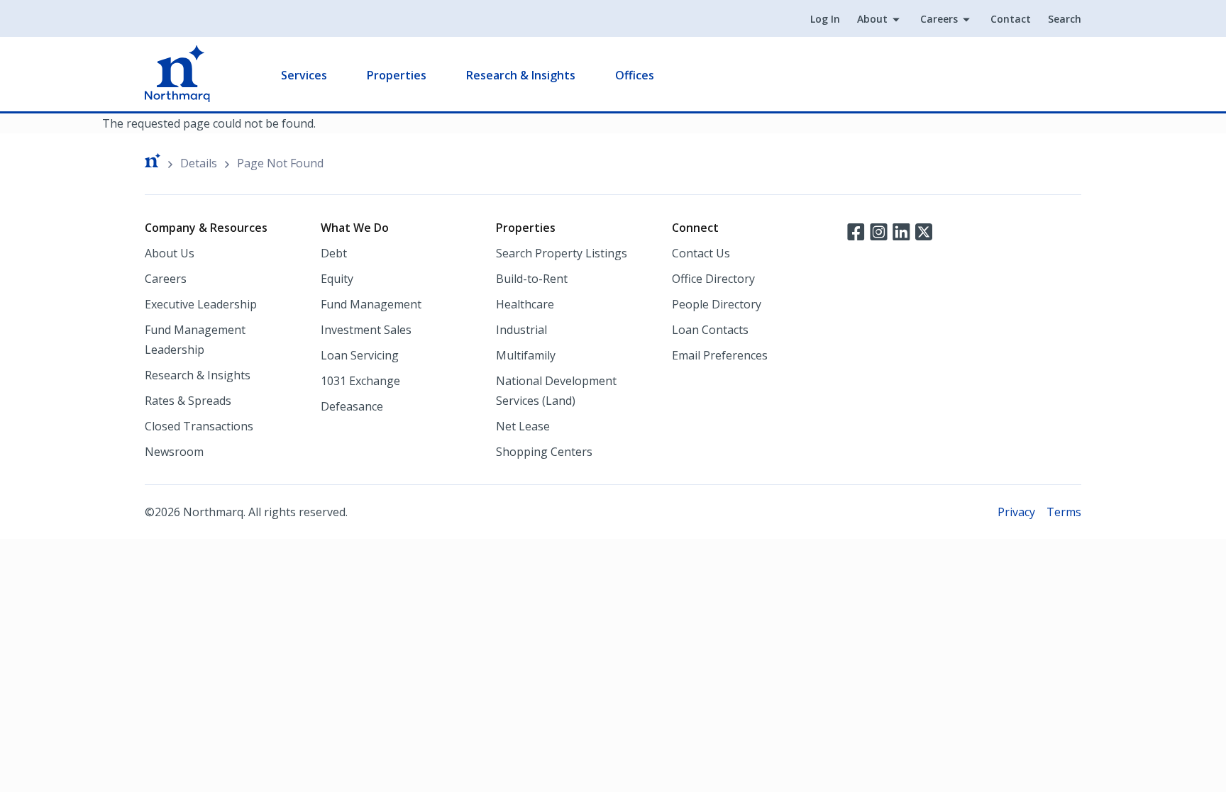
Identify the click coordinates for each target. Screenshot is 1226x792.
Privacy (1016, 512)
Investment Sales (366, 330)
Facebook (855, 230)
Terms (1063, 512)
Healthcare (525, 304)
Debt (334, 253)
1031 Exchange (360, 381)
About (872, 19)
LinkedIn (901, 230)
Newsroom (174, 451)
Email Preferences (720, 355)
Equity (337, 278)
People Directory (716, 304)
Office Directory (713, 278)
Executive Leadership (201, 304)
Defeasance (352, 406)
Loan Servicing (360, 355)
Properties (396, 75)
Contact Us (701, 253)
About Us (169, 253)
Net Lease (523, 426)
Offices (634, 75)
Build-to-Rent (532, 278)
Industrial (521, 330)
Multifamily (526, 355)
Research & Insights (520, 75)
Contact (1010, 19)
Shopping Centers (544, 451)
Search (1064, 19)
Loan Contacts (710, 330)
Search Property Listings (561, 253)
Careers (939, 19)
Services (304, 75)
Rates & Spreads (188, 400)
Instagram (878, 230)
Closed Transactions (199, 426)
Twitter (923, 230)
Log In (825, 19)
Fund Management (371, 304)
